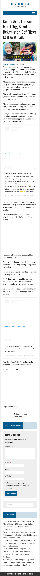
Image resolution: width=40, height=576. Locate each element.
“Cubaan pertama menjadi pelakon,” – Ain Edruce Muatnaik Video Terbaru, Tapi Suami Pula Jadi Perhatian (20, 543)
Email (7, 469)
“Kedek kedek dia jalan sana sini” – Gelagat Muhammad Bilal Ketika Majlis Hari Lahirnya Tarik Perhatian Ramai (20, 535)
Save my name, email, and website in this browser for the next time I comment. (19, 485)
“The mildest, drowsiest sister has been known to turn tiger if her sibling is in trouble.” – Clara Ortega (20, 348)
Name (7, 463)
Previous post (21, 414)
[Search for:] (20, 505)
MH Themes (30, 574)
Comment (9, 446)
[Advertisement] (21, 238)
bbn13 (13, 64)
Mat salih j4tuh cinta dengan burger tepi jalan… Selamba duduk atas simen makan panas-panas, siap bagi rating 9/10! (18, 562)
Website (8, 476)
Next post (18, 416)
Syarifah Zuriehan (23, 195)
